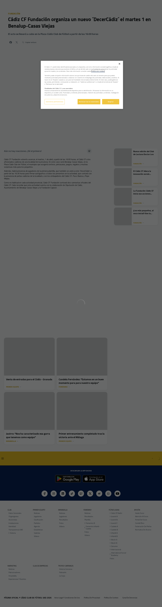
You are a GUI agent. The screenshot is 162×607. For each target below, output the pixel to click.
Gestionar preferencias (54, 102)
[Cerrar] (119, 64)
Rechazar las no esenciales (89, 102)
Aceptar (111, 102)
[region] (82, 85)
